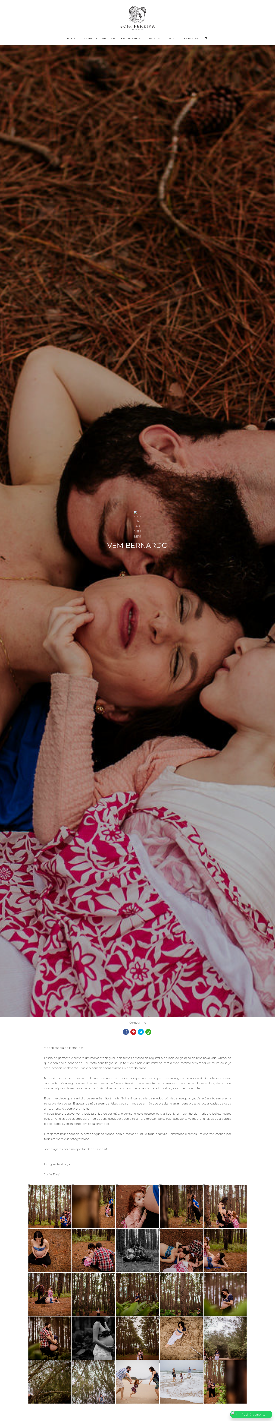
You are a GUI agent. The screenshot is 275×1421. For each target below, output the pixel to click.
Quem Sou (153, 38)
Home (71, 38)
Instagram (191, 38)
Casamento (89, 38)
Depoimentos (130, 38)
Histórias (109, 38)
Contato (172, 38)
